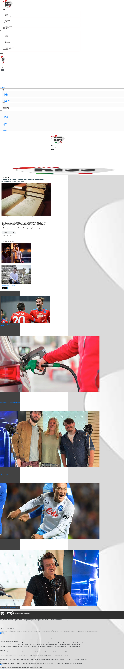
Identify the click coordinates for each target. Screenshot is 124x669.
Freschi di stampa (7, 20)
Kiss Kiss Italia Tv (6, 28)
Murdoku (3, 239)
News (4, 17)
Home (4, 9)
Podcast (4, 22)
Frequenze (6, 15)
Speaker (6, 34)
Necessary (3, 633)
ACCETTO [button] (2, 621)
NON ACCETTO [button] (7, 621)
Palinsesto (6, 14)
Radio (4, 10)
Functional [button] (2, 649)
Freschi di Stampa (7, 23)
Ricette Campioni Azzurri (8, 26)
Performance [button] (2, 652)
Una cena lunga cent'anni (6, 237)
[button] (40, 30)
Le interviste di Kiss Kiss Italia (9, 47)
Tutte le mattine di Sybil (6, 238)
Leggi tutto (63, 620)
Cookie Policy (34, 618)
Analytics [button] (1, 656)
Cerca (2, 65)
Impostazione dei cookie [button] (69, 620)
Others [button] (1, 664)
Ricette (6, 21)
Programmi (6, 13)
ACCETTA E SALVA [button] (3, 668)
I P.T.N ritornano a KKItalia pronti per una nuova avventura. (10, 474)
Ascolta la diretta (2, 87)
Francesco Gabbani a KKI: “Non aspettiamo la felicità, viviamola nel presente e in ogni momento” (9, 607)
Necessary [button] (2, 632)
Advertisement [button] (2, 660)
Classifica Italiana (6, 27)
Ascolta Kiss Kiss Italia (8, 16)
